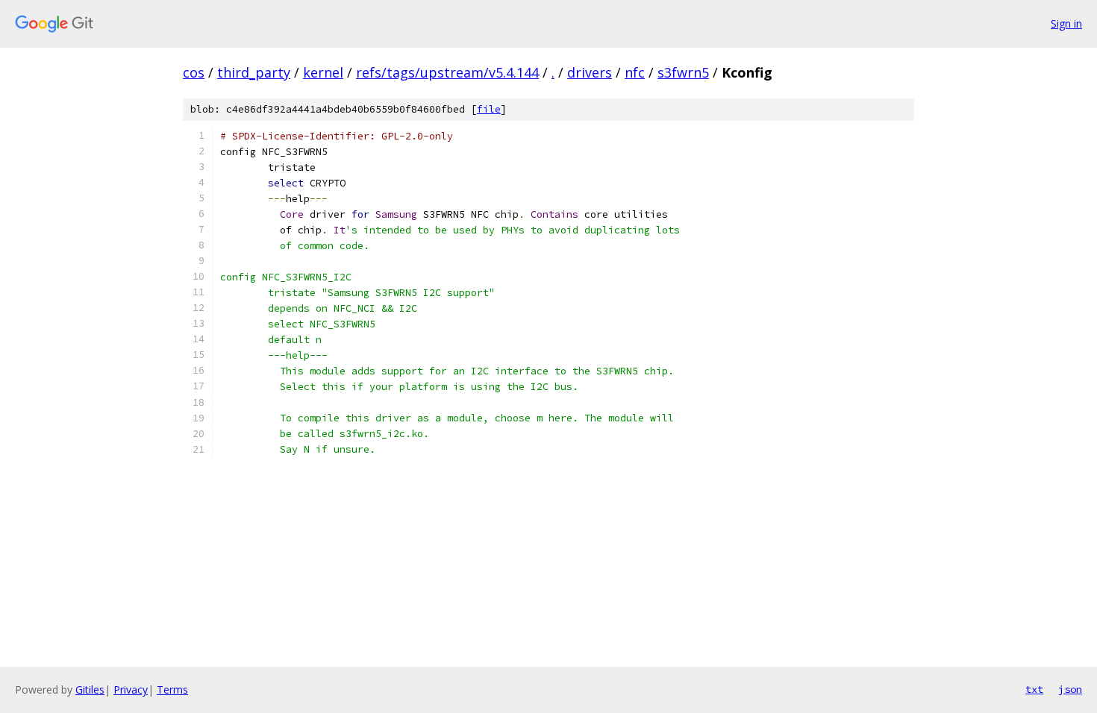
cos (193, 72)
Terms (172, 689)
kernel (323, 72)
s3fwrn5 (683, 72)
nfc (635, 72)
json (1070, 689)
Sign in (1066, 23)
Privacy (130, 689)
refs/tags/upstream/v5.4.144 (447, 72)
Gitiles (89, 689)
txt (1034, 689)
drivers (589, 72)
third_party (253, 72)
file (489, 109)
